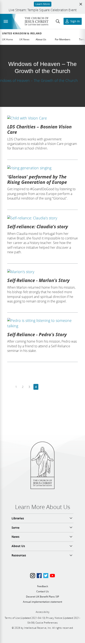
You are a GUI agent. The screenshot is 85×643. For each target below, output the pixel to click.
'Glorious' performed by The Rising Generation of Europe (37, 179)
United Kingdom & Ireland (22, 33)
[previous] (9, 387)
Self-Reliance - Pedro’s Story (37, 334)
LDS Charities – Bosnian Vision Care (39, 129)
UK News (24, 39)
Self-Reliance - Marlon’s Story (38, 280)
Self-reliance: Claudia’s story (37, 226)
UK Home (7, 39)
